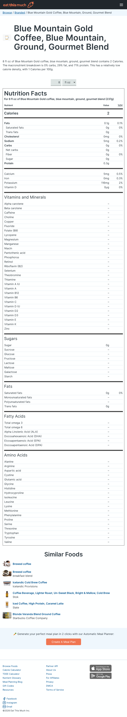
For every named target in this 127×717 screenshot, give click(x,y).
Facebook (12, 698)
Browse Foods (10, 666)
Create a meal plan (64, 641)
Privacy (49, 681)
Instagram (12, 702)
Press (49, 674)
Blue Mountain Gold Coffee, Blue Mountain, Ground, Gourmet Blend (61, 37)
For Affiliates (52, 678)
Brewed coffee (22, 564)
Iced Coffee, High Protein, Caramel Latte (38, 603)
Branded (20, 12)
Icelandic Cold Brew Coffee (30, 582)
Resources (8, 689)
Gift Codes (8, 685)
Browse (7, 12)
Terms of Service (55, 689)
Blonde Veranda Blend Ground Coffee (36, 614)
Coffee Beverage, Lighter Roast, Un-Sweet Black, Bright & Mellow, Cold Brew (61, 593)
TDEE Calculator (11, 674)
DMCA (49, 685)
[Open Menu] (121, 4)
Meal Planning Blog (12, 681)
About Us (51, 670)
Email (9, 706)
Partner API (52, 666)
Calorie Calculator (12, 670)
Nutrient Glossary (12, 678)
